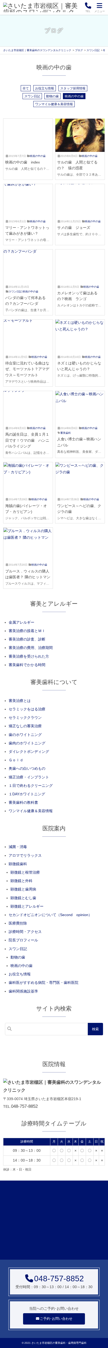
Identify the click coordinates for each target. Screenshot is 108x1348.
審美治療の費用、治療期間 (31, 648)
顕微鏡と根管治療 (25, 872)
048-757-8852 (24, 1106)
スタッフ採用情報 (72, 88)
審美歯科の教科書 (23, 802)
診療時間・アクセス (25, 932)
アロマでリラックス (25, 855)
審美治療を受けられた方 (29, 656)
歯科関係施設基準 (23, 991)
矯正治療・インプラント (29, 777)
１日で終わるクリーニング (31, 785)
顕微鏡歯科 (18, 864)
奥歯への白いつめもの (27, 768)
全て (26, 88)
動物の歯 (52, 96)
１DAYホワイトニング (27, 794)
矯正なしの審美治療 (25, 726)
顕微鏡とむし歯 (23, 898)
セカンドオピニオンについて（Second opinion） (50, 915)
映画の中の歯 (74, 96)
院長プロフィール (23, 940)
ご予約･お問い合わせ (56, 1319)
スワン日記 (32, 96)
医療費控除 (18, 923)
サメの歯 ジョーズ (73, 227)
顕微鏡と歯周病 (23, 889)
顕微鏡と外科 (21, 881)
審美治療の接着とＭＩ (27, 631)
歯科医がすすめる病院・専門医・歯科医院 (43, 982)
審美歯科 (65, 432)
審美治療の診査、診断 (27, 639)
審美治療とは (20, 701)
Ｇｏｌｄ (16, 760)
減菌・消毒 (18, 847)
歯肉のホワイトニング (27, 743)
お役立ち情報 (44, 88)
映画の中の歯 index (22, 162)
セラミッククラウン (25, 717)
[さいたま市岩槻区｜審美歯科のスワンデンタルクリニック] (42, 7)
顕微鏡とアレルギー (27, 906)
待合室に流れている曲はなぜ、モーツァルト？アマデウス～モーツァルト (27, 369)
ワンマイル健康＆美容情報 (54, 104)
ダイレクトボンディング (29, 751)
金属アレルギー (21, 622)
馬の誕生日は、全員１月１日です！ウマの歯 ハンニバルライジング (27, 440)
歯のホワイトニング (25, 735)
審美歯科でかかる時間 (27, 665)
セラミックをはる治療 (27, 709)
